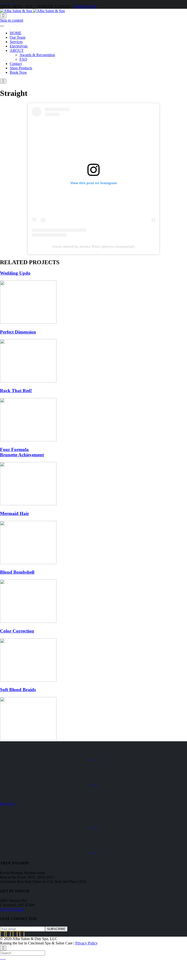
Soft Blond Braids (18, 689)
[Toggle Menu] (2, 26)
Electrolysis (19, 46)
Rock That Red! (16, 390)
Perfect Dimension (18, 332)
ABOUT (17, 50)
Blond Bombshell (17, 572)
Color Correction (17, 631)
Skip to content (11, 20)
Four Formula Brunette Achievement (22, 452)
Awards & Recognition (37, 55)
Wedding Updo (15, 273)
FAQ (23, 59)
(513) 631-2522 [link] (12, 909)
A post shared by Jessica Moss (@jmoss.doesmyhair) (93, 246)
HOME (15, 33)
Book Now (18, 72)
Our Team (17, 37)
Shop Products (21, 68)
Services (16, 42)
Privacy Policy (86, 943)
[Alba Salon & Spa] (32, 11)
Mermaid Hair (14, 513)
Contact (16, 64)
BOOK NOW (85, 6)
